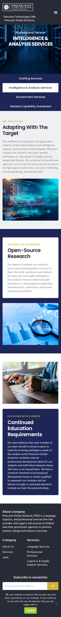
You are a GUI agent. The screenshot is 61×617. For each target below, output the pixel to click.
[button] (55, 12)
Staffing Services (30, 78)
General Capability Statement (30, 106)
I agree (30, 610)
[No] (56, 603)
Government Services (30, 97)
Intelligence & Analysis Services (30, 88)
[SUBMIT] (52, 586)
